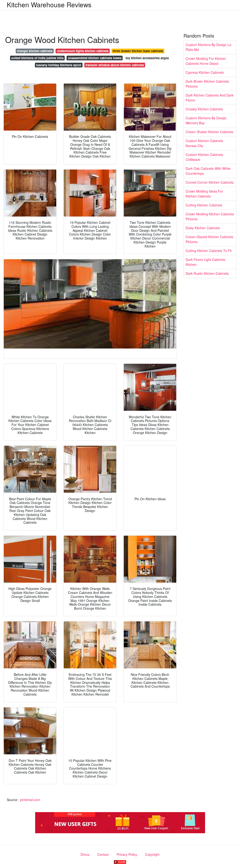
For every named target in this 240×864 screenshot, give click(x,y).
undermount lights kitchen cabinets (83, 51)
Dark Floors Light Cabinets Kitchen (205, 262)
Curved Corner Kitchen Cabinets (210, 182)
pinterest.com (30, 799)
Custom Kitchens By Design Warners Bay (206, 120)
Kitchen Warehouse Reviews (49, 4)
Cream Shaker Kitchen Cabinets (209, 131)
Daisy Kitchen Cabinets (203, 227)
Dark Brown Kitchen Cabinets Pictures (207, 84)
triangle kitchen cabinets (34, 51)
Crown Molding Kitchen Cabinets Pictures (210, 216)
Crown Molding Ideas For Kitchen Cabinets (204, 193)
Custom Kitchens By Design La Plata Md (208, 47)
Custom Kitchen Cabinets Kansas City (204, 143)
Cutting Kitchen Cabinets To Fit (209, 250)
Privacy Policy (127, 854)
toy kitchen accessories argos (147, 58)
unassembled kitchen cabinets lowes (94, 58)
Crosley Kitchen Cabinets (204, 109)
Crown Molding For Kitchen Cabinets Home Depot (206, 61)
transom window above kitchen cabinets (115, 65)
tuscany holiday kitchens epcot (58, 65)
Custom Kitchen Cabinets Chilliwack (204, 157)
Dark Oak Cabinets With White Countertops (208, 171)
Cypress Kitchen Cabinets (205, 72)
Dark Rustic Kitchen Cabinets (207, 273)
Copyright (152, 854)
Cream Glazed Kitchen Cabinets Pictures (209, 239)
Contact (103, 854)
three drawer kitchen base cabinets (138, 51)
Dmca (85, 854)
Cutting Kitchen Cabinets (204, 205)
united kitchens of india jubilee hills (37, 58)
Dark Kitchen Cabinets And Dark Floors (209, 97)
